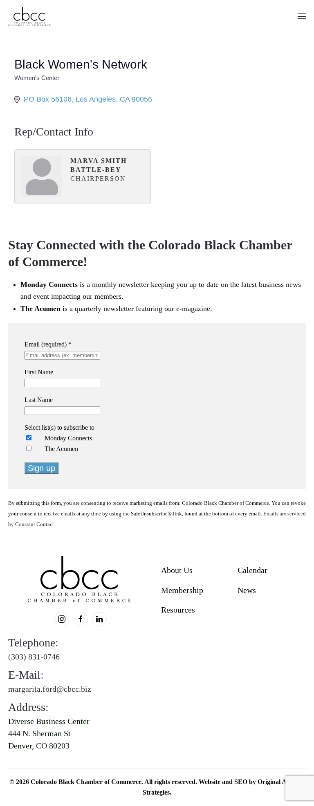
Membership (182, 590)
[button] (302, 16)
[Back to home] (30, 16)
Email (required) (48, 344)
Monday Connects (68, 438)
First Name (39, 372)
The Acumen (61, 448)
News (247, 590)
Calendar (252, 570)
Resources (178, 609)
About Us (177, 570)
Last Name (39, 399)
